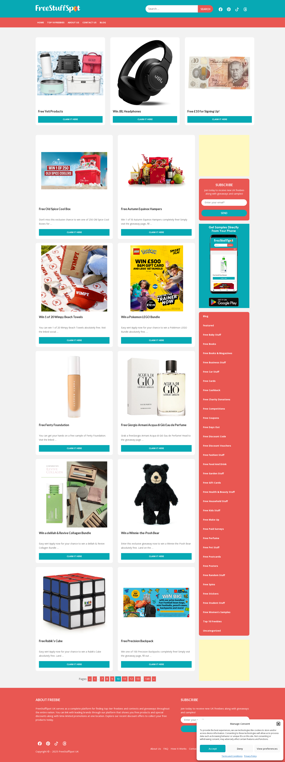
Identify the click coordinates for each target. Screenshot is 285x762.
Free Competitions (214, 408)
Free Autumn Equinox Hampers (141, 209)
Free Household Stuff (215, 501)
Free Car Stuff (211, 371)
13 (137, 679)
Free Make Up (211, 519)
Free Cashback (211, 390)
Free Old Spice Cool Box (55, 209)
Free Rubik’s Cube (51, 641)
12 (131, 679)
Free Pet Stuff (211, 547)
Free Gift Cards (212, 482)
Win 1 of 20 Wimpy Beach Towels (61, 317)
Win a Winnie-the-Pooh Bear (140, 533)
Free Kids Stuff (211, 510)
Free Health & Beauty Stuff (219, 491)
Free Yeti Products (50, 111)
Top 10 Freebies (55, 22)
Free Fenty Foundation (54, 425)
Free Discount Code (214, 436)
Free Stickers (211, 593)
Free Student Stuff (214, 602)
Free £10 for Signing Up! (203, 111)
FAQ (165, 748)
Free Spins (209, 584)
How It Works (179, 748)
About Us (73, 22)
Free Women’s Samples (216, 612)
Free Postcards (212, 556)
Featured (208, 325)
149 (147, 679)
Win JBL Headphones (127, 111)
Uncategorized (212, 630)
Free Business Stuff (214, 362)
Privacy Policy (250, 756)
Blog (103, 22)
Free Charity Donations (216, 399)
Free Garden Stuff (213, 473)
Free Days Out (211, 427)
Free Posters (210, 565)
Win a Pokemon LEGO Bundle (140, 317)
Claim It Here (70, 119)
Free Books (209, 343)
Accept (213, 748)
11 (124, 679)
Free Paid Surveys (213, 528)
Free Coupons (211, 417)
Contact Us (89, 22)
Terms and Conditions (232, 756)
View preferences (267, 748)
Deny (240, 748)
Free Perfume (211, 538)
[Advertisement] (224, 155)
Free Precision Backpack (137, 641)
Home (40, 22)
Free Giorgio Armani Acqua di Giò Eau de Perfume (153, 425)
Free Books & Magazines (217, 353)
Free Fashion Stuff (213, 454)
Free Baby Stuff (212, 334)
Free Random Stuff (214, 575)
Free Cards (209, 380)
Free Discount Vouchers (217, 445)
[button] (278, 723)
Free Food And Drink (215, 464)
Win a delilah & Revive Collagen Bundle (65, 533)
